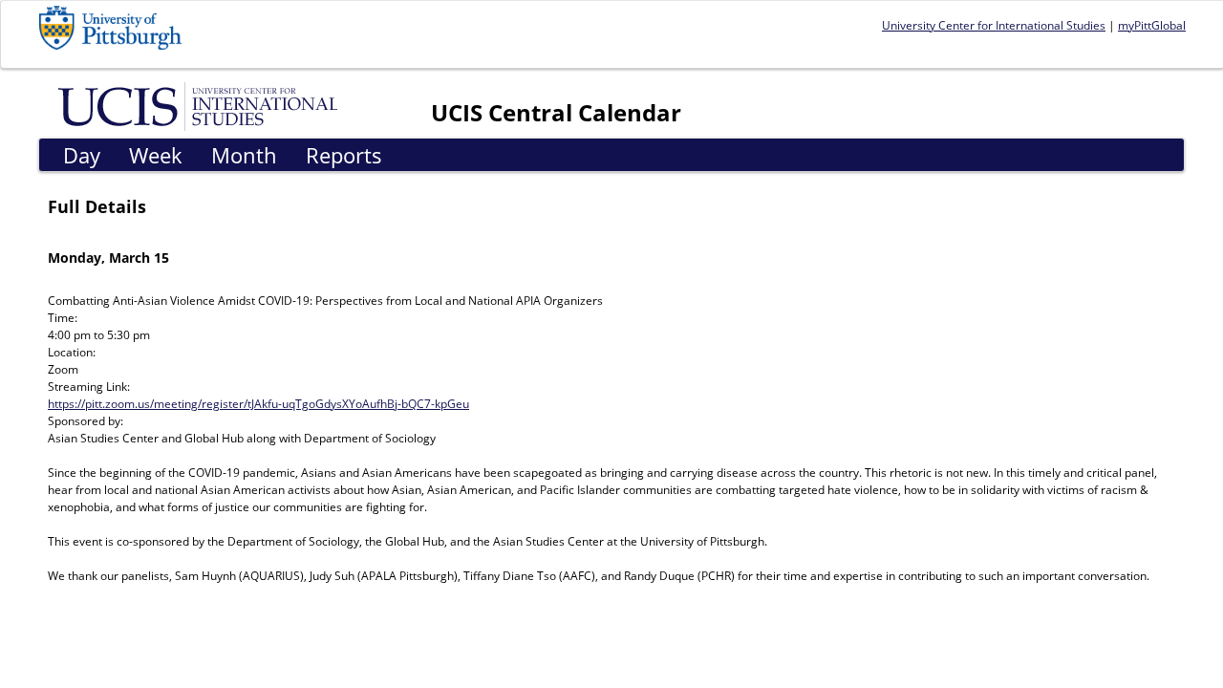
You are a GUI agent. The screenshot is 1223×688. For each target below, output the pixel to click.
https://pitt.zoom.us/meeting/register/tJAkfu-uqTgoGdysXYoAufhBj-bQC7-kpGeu (258, 404)
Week (155, 154)
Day (81, 154)
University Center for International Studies (993, 25)
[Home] (201, 105)
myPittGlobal (1152, 25)
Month (244, 154)
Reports (344, 154)
